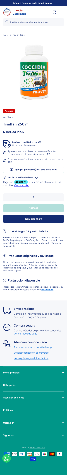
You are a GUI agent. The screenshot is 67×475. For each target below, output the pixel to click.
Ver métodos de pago (25, 333)
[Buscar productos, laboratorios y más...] (6, 22)
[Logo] (14, 12)
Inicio (5, 35)
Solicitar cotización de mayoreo (31, 352)
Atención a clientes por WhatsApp (33, 347)
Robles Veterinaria (37, 447)
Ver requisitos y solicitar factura (31, 358)
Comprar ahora (33, 218)
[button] (54, 12)
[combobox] (33, 22)
